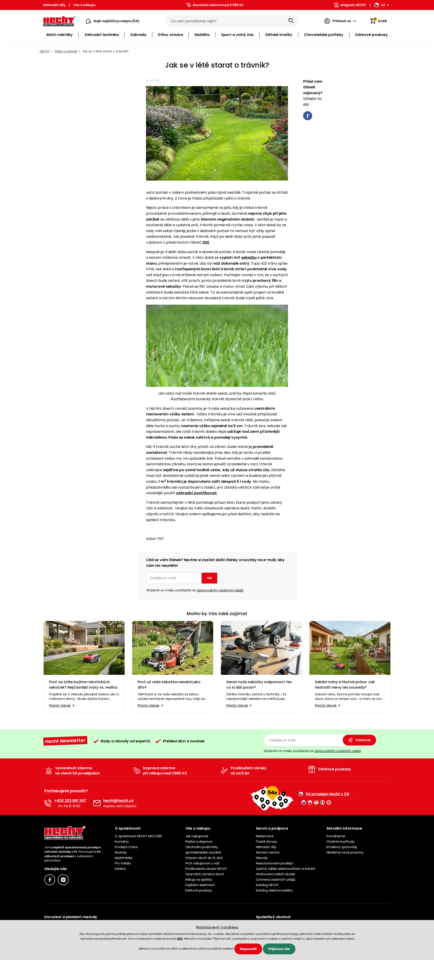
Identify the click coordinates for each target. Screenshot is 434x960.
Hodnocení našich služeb (275, 874)
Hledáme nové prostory (344, 852)
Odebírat (363, 740)
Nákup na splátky (198, 879)
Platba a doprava (198, 841)
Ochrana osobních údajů (275, 879)
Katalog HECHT (267, 885)
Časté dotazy (266, 841)
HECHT (45, 51)
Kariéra (120, 868)
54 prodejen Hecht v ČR (327, 794)
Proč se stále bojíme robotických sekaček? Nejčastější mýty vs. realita (83, 684)
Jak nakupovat (196, 836)
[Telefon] (48, 803)
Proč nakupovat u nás (202, 863)
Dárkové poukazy (198, 890)
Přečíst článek (60, 705)
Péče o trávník (66, 51)
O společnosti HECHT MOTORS (138, 836)
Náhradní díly (54, 5)
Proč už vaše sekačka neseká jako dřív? (169, 684)
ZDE (180, 939)
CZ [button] (383, 5)
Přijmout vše (279, 949)
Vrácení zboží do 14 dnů (204, 858)
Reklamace (265, 836)
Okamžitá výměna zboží (204, 874)
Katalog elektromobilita (274, 890)
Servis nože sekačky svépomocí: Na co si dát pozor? (259, 684)
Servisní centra (267, 852)
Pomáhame (335, 836)
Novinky (121, 852)
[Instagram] (63, 879)
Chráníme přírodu (340, 841)
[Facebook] (49, 879)
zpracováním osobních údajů (220, 590)
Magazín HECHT (353, 5)
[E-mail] (97, 803)
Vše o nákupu (84, 5)
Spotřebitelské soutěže (203, 852)
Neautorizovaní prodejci (274, 863)
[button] (112, 21)
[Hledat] (291, 21)
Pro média (123, 863)
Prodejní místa (126, 847)
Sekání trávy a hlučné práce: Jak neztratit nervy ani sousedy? (345, 684)
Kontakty (122, 841)
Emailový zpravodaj (341, 847)
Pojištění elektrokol (200, 885)
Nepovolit (248, 949)
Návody (262, 858)
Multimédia (123, 858)
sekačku (249, 257)
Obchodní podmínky (201, 847)
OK (209, 578)
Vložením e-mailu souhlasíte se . (195, 590)
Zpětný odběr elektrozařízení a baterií (285, 868)
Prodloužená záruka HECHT (206, 868)
